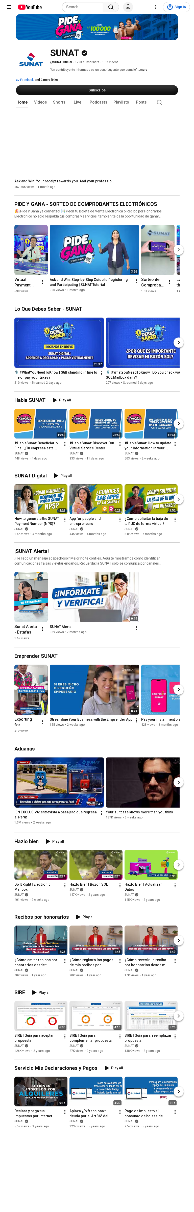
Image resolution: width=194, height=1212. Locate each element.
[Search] (111, 7)
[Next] (179, 250)
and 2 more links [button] (46, 80)
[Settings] (156, 7)
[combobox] (84, 7)
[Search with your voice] (128, 7)
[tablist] (97, 102)
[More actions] (43, 282)
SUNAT (19, 453)
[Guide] (9, 7)
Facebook (26, 80)
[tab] (22, 102)
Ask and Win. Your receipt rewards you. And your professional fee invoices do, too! (65, 181)
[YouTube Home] (29, 7)
